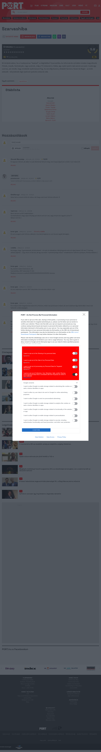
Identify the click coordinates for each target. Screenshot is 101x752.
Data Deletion (39, 437)
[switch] (75, 353)
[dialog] (50, 376)
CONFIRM (36, 430)
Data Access (50, 437)
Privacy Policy (61, 437)
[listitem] (50, 349)
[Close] (85, 315)
